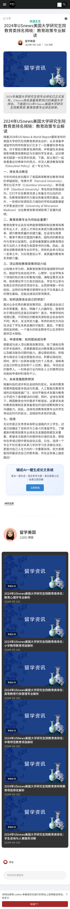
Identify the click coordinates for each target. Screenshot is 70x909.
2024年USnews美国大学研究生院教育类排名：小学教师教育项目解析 (34, 643)
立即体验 (35, 487)
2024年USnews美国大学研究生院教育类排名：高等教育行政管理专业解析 (34, 692)
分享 (8, 18)
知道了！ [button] (35, 904)
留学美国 (30, 41)
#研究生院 (9, 503)
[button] (64, 4)
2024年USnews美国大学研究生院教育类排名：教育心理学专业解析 (34, 595)
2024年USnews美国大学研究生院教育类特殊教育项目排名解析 (34, 788)
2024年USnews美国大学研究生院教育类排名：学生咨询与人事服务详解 (34, 836)
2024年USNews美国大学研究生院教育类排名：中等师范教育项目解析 (35, 740)
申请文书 (35, 21)
